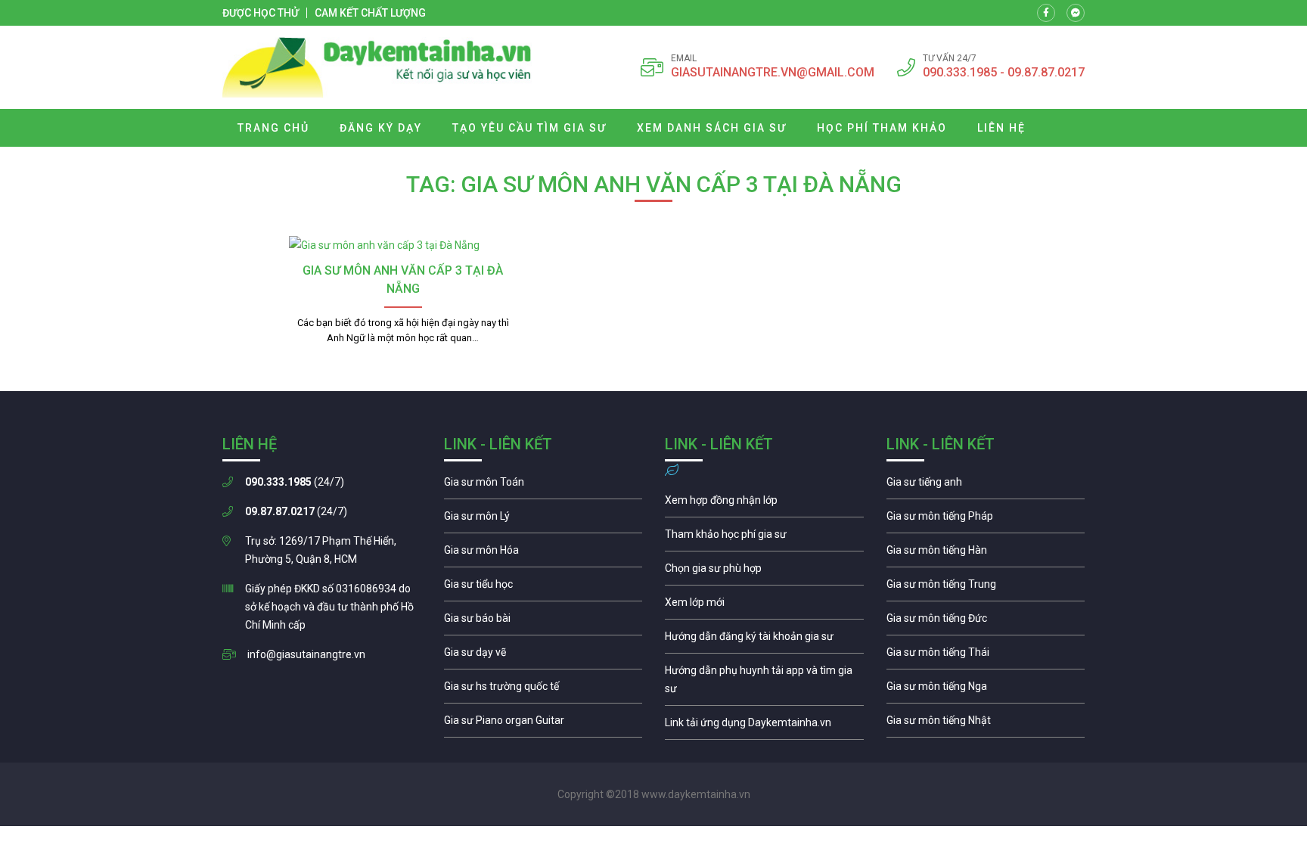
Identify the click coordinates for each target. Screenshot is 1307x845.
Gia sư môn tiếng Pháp (985, 520)
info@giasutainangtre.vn (306, 654)
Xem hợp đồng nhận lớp (764, 504)
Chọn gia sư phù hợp (764, 572)
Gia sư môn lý (543, 520)
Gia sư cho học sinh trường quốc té (543, 690)
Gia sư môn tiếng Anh (985, 486)
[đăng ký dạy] (377, 67)
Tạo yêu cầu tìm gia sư (529, 128)
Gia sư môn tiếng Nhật (985, 724)
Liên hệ (1001, 128)
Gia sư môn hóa (543, 554)
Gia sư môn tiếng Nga (764, 726)
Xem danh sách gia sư (712, 128)
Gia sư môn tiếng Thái (985, 656)
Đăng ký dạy (381, 128)
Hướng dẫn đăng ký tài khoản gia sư (764, 640)
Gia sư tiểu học (543, 588)
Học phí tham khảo (882, 128)
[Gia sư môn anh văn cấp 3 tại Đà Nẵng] (403, 245)
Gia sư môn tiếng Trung (985, 588)
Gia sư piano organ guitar (543, 724)
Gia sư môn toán (543, 486)
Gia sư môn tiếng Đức (985, 622)
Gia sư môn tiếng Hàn (985, 554)
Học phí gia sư (764, 538)
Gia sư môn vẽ (543, 656)
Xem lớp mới (764, 606)
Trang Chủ (273, 128)
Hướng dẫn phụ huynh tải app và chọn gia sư (764, 683)
